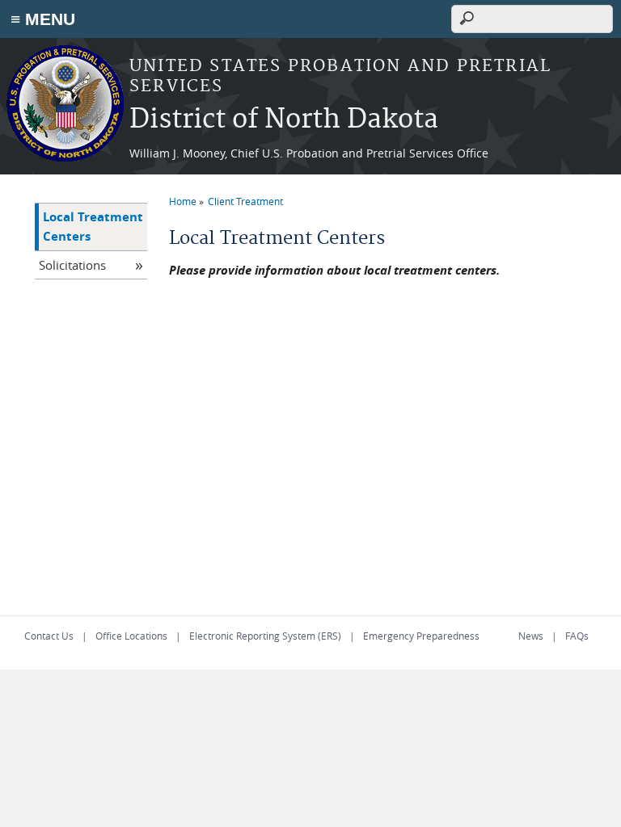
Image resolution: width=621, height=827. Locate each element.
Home (182, 201)
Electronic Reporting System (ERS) (265, 635)
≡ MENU (43, 19)
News (530, 635)
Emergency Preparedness (421, 635)
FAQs (577, 635)
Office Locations (131, 635)
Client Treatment (245, 201)
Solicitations (72, 265)
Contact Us (49, 635)
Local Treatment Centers (93, 226)
